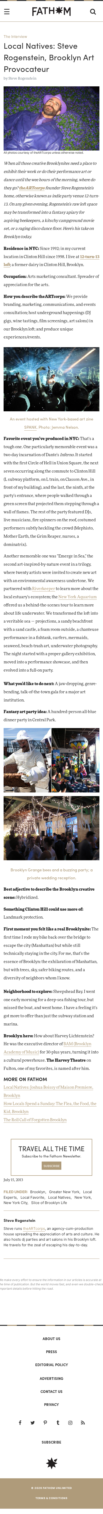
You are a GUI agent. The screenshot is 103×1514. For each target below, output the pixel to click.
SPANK (30, 427)
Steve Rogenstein (22, 78)
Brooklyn (37, 1192)
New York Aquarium (77, 597)
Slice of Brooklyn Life (49, 1202)
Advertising (51, 1378)
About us (51, 1338)
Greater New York (64, 1192)
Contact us (51, 1391)
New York (82, 1197)
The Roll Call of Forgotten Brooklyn (35, 1120)
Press (51, 1351)
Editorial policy (51, 1364)
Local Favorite (32, 1197)
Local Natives (59, 1197)
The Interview (15, 36)
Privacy (51, 1404)
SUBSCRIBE (52, 1165)
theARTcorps (32, 188)
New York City (15, 1202)
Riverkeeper (43, 589)
